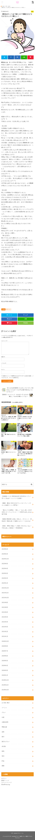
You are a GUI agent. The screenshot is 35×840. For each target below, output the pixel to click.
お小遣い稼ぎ (6, 702)
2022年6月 (5, 563)
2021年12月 (5, 588)
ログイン (4, 778)
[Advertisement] (17, 807)
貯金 (3, 761)
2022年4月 (5, 568)
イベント (4, 707)
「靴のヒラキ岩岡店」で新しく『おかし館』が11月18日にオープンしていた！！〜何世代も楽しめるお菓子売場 (17, 512)
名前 (3, 356)
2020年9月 (5, 646)
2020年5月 (5, 660)
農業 (3, 765)
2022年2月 (5, 578)
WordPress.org (5, 784)
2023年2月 (5, 554)
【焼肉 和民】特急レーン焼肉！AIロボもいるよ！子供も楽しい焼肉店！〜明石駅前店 (17, 527)
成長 (4, 309)
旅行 (3, 736)
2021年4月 (5, 622)
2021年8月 (5, 607)
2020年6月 (5, 656)
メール (3, 363)
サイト (3, 369)
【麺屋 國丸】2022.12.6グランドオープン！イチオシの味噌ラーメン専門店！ (16, 504)
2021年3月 (5, 626)
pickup (9, 309)
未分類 (4, 746)
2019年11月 (5, 685)
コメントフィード (6, 782)
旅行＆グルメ (6, 741)
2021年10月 (5, 597)
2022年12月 (5, 559)
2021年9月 (5, 602)
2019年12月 (5, 680)
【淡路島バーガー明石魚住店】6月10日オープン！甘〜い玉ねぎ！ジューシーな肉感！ (16, 497)
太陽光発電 (5, 722)
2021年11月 (5, 592)
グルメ (4, 712)
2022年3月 (5, 573)
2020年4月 (5, 665)
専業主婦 (4, 727)
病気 (3, 751)
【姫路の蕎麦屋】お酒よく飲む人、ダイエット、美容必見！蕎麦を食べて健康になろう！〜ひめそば (17, 520)
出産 (3, 717)
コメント (4, 340)
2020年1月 (5, 675)
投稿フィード (5, 780)
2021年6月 (5, 612)
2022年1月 (5, 583)
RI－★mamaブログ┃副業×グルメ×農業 (19, 836)
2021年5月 (5, 617)
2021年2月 (5, 631)
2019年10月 (5, 689)
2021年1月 (5, 636)
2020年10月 (5, 641)
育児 (3, 756)
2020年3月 (5, 670)
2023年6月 (5, 549)
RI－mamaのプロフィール (17, 833)
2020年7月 (5, 651)
